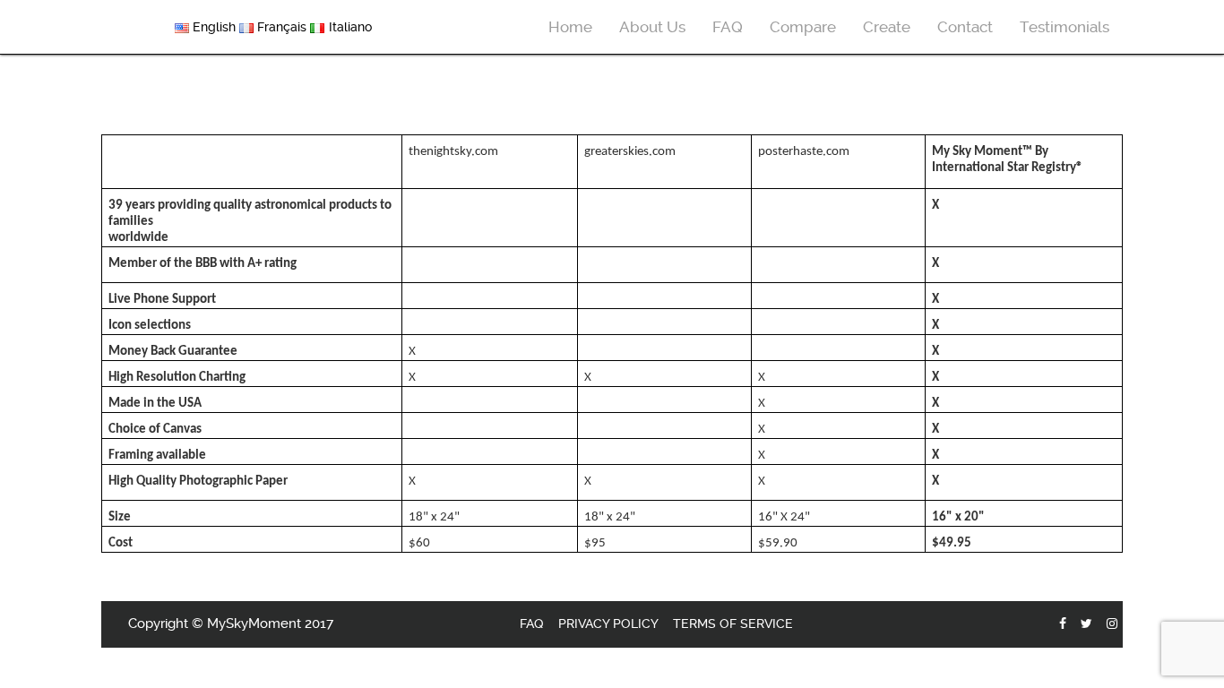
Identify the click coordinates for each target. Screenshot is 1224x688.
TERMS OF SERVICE (733, 623)
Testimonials (1064, 27)
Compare (803, 27)
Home (570, 27)
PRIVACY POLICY (608, 623)
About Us (652, 27)
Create (886, 27)
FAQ (727, 27)
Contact (965, 27)
